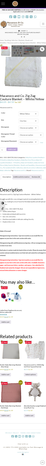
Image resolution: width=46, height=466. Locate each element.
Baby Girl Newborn (27, 163)
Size (2, 120)
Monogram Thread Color (7, 135)
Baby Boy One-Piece (28, 160)
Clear (41, 142)
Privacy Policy (12, 433)
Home (2, 40)
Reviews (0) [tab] (36, 177)
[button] (43, 23)
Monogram (5, 127)
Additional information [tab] (21, 177)
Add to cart (12, 149)
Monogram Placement (9, 141)
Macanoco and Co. (20, 170)
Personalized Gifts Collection (13, 168)
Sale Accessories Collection (33, 168)
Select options (30, 374)
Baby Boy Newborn (14, 160)
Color (3, 113)
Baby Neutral (8, 165)
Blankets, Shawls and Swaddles (24, 165)
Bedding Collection (11, 40)
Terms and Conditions (30, 433)
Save (5, 48)
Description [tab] (7, 177)
